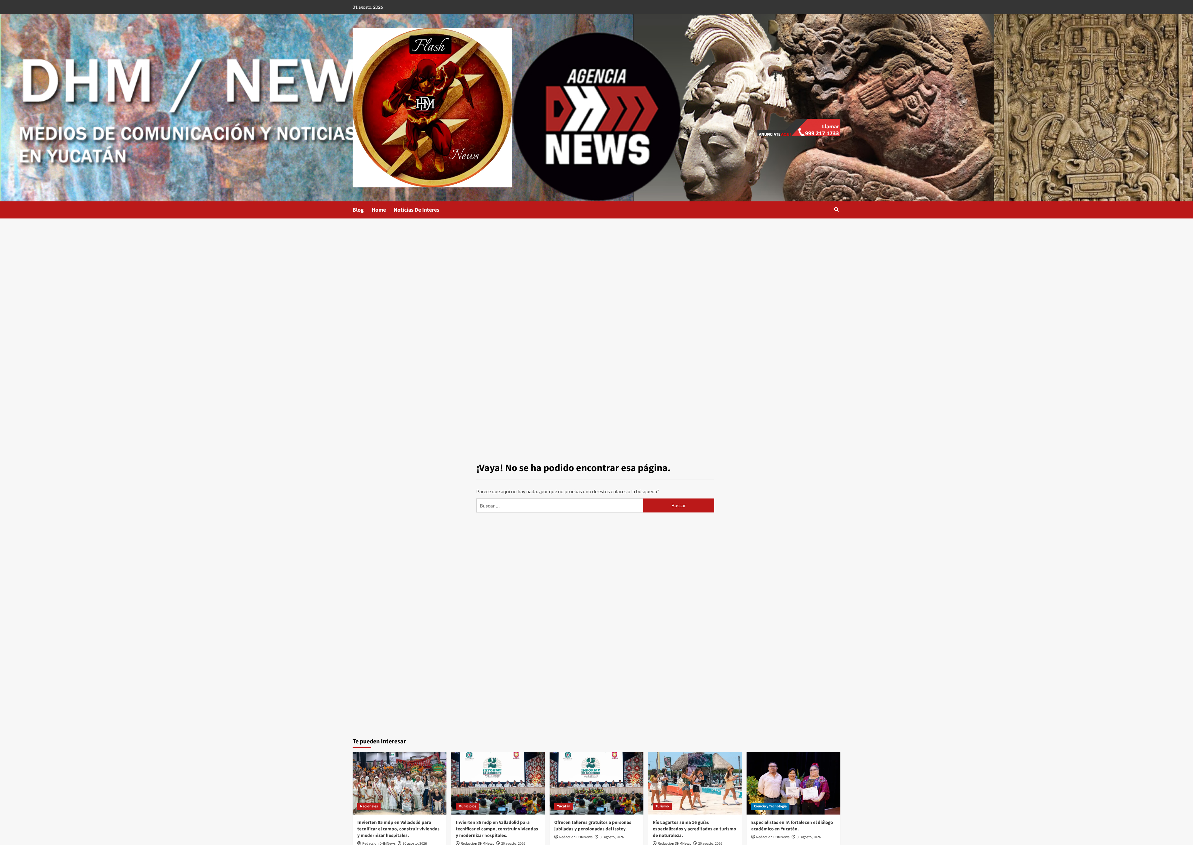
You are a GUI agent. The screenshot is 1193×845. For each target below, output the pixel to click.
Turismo (662, 806)
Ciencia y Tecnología (770, 806)
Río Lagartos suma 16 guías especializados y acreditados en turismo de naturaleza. (694, 829)
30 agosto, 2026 (612, 837)
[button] (836, 209)
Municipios (467, 806)
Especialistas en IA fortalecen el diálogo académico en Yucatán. (792, 825)
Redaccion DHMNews (575, 837)
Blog (358, 210)
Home (379, 210)
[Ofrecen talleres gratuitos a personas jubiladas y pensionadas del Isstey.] (596, 783)
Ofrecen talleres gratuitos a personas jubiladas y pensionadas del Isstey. (592, 825)
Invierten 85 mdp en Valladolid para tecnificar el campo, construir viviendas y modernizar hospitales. (398, 829)
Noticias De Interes (416, 210)
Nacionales (369, 806)
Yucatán (563, 806)
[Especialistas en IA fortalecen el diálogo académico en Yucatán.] (793, 783)
